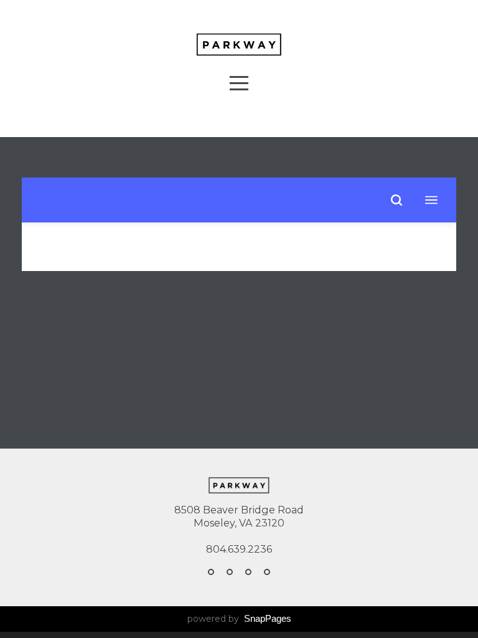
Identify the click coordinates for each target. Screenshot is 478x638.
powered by (239, 618)
